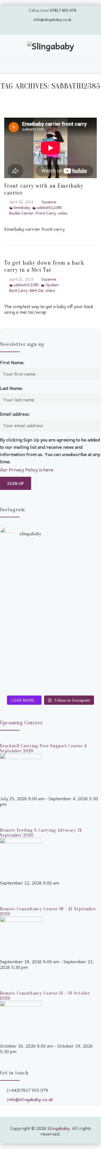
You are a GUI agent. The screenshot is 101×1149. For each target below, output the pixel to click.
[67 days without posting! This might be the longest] (50, 576)
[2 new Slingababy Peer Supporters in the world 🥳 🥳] (50, 662)
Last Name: (11, 388)
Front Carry (46, 213)
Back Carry (18, 290)
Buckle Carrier (21, 213)
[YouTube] (45, 29)
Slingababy (58, 1128)
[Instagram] (66, 29)
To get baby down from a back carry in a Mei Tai (44, 266)
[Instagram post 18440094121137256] (50, 688)
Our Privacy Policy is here (26, 469)
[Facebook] (56, 29)
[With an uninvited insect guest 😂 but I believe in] (50, 632)
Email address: (15, 413)
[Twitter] (34, 29)
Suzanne (49, 202)
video (63, 213)
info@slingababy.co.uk (52, 19)
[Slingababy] (50, 46)
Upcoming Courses (21, 723)
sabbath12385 (49, 207)
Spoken (52, 285)
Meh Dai (36, 290)
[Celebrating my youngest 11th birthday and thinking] (50, 609)
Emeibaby (22, 207)
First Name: (12, 362)
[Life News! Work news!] (50, 550)
